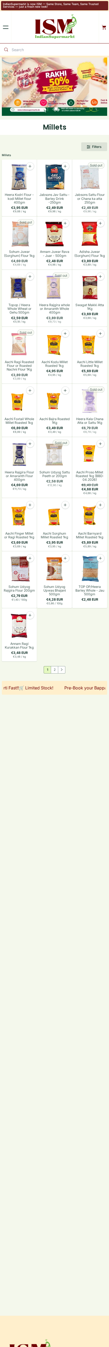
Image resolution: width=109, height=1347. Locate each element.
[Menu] (5, 27)
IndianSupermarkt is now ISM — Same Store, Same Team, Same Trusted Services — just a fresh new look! (50, 5)
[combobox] (59, 49)
